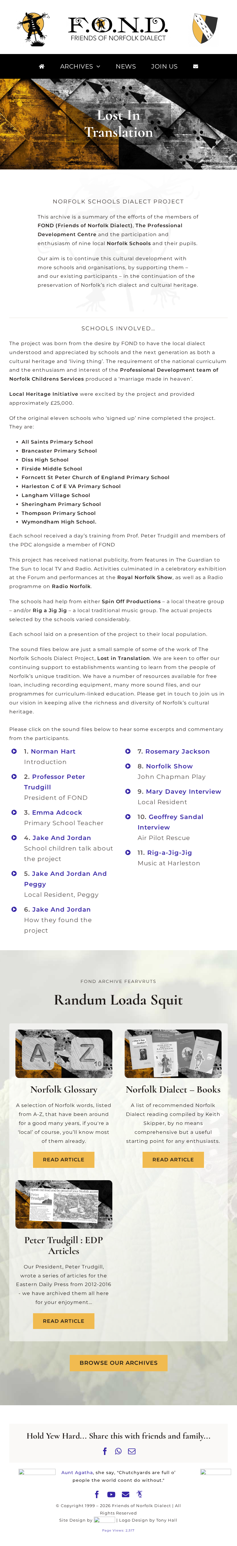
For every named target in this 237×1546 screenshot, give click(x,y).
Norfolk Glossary (64, 1089)
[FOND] (118, 19)
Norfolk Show (169, 766)
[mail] (126, 1494)
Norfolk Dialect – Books (173, 1089)
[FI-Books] (173, 1032)
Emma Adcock (57, 812)
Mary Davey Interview (183, 791)
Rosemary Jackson (177, 751)
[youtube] (111, 1494)
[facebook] (97, 1494)
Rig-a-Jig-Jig (169, 852)
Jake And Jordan (62, 838)
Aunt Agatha (77, 1472)
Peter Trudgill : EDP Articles (63, 1245)
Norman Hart (53, 751)
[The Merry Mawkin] (139, 1494)
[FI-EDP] (63, 1182)
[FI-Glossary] (63, 1032)
